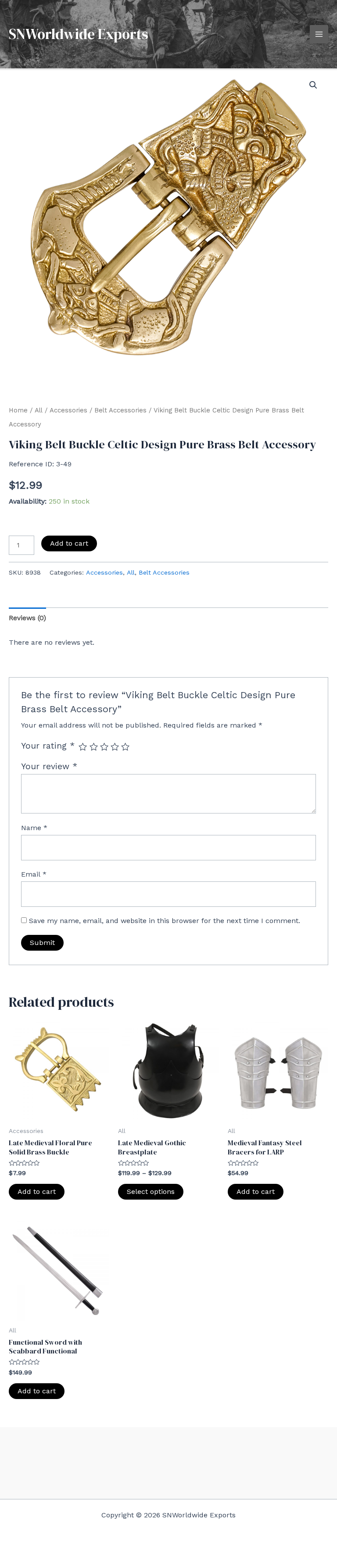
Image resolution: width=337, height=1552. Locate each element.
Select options (151, 1191)
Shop (271, 1454)
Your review (49, 766)
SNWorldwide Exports (78, 34)
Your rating (48, 746)
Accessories (68, 410)
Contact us (271, 1468)
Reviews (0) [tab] (27, 618)
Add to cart (69, 543)
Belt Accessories (120, 410)
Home (18, 410)
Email (34, 874)
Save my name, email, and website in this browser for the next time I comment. (164, 920)
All (39, 410)
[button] (313, 85)
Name (34, 828)
